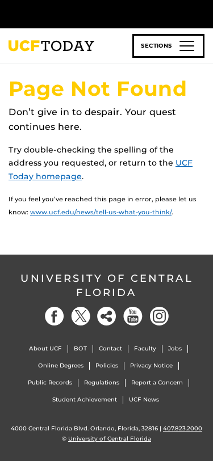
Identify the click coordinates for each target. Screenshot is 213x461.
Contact (110, 348)
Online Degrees (60, 365)
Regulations (101, 382)
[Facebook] (54, 316)
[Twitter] (80, 316)
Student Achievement (84, 399)
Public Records (50, 382)
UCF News (144, 399)
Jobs (175, 348)
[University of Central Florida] (86, 14)
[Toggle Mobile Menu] (201, 13)
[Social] (106, 316)
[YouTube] (133, 316)
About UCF (45, 348)
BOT (80, 348)
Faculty (145, 348)
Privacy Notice (151, 365)
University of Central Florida (106, 285)
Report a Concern (157, 382)
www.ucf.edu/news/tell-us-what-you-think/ (101, 212)
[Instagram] (159, 316)
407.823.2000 (182, 428)
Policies (106, 365)
